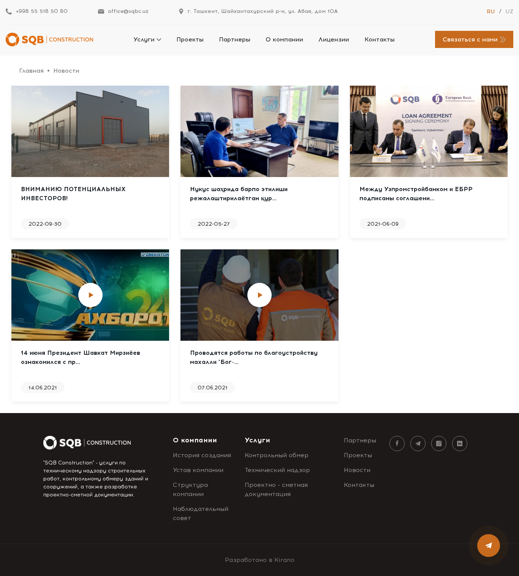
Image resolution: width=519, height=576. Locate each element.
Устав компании (198, 470)
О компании (284, 39)
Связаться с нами (470, 39)
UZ (509, 11)
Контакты (379, 39)
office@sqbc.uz (128, 11)
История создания (202, 455)
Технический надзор (277, 470)
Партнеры (234, 39)
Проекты (190, 39)
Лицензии (333, 39)
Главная (31, 70)
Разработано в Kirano (259, 559)
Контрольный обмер (277, 455)
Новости (357, 470)
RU (491, 11)
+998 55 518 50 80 (42, 11)
